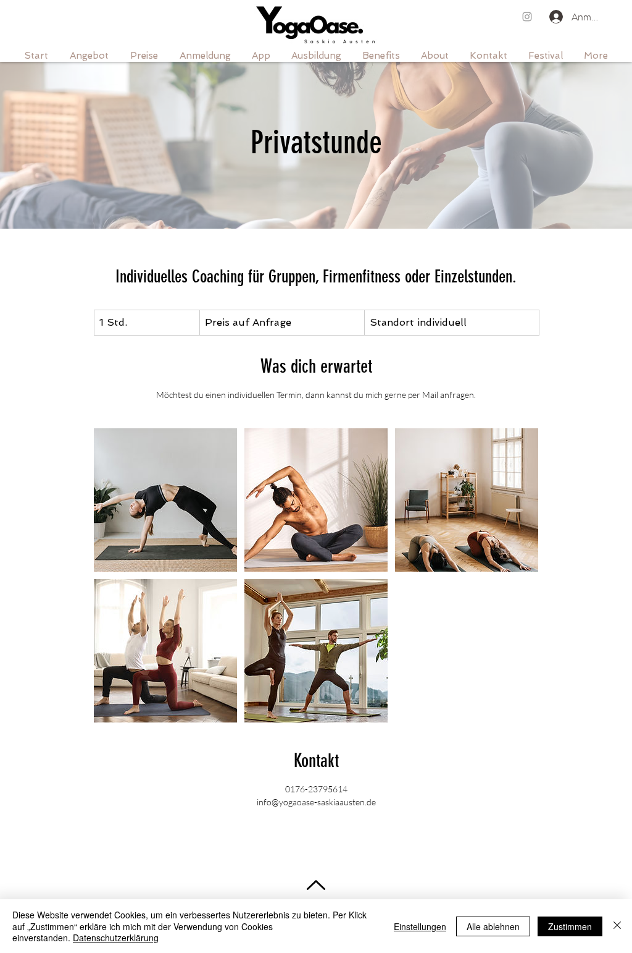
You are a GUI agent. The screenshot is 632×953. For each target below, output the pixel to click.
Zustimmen (570, 926)
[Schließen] (617, 926)
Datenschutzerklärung (116, 937)
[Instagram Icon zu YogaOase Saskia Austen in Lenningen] (527, 17)
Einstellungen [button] (420, 926)
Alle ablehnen (493, 926)
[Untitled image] (165, 500)
